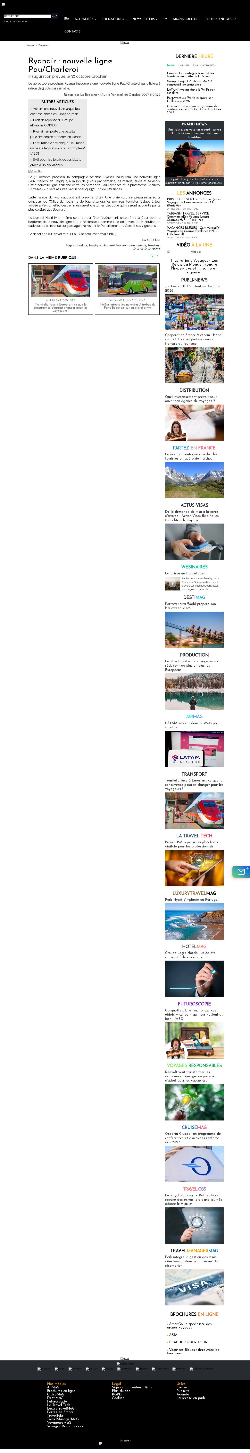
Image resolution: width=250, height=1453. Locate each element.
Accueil (30, 45)
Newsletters (145, 19)
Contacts (72, 31)
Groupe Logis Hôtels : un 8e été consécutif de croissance (189, 83)
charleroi (109, 245)
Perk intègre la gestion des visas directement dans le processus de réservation (191, 1261)
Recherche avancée (16, 21)
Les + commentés (204, 65)
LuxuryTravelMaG (61, 1409)
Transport (43, 45)
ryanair (141, 245)
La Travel (194, 836)
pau (132, 245)
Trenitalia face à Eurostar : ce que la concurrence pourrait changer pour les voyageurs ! (61, 308)
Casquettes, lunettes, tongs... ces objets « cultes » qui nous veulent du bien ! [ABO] (194, 1015)
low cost (122, 245)
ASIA (173, 1335)
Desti (194, 598)
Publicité (183, 1391)
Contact (183, 1387)
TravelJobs (55, 1416)
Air (194, 717)
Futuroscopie (194, 1004)
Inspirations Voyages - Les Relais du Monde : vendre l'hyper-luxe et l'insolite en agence (194, 266)
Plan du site (121, 1391)
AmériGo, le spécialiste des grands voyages (189, 1326)
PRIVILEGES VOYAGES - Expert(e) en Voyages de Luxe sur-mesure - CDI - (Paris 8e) (194, 202)
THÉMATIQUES (114, 19)
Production (194, 655)
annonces (194, 193)
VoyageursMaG (59, 1423)
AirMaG (53, 1387)
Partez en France (60, 1412)
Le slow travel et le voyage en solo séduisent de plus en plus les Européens (193, 666)
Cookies (118, 1398)
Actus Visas (194, 505)
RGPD (117, 1394)
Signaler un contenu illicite (132, 1387)
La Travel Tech (58, 1405)
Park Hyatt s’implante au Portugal (191, 900)
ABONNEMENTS (186, 19)
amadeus (81, 245)
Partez (194, 448)
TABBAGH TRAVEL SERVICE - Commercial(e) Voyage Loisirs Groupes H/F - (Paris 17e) (189, 217)
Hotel (194, 947)
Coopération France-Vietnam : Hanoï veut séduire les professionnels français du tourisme (193, 339)
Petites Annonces (220, 19)
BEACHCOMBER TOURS (189, 1342)
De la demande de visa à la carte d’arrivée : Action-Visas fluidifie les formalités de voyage (192, 516)
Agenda (183, 1394)
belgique (95, 245)
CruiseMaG (55, 1394)
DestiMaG (55, 1398)
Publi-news (194, 280)
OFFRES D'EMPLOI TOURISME (182, 209)
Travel (194, 1189)
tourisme (154, 245)
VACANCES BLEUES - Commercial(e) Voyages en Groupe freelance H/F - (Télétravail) (194, 231)
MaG (194, 893)
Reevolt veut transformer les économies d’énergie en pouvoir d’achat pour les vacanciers (189, 1077)
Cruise (194, 1128)
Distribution (194, 390)
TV (165, 19)
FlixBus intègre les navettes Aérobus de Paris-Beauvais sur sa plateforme (127, 306)
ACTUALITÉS (85, 19)
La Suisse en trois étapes (185, 573)
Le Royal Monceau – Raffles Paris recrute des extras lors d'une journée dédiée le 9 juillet (193, 1200)
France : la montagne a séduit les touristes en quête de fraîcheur (190, 75)
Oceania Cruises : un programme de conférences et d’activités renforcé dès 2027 (194, 109)
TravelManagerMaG (63, 1419)
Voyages (194, 1066)
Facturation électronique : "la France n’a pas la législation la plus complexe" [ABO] (57, 148)
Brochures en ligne (61, 1391)
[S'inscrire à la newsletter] (241, 872)
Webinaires (194, 567)
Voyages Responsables (65, 1426)
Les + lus (184, 65)
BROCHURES (194, 1314)
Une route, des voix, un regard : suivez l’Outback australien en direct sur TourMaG (194, 133)
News (170, 65)
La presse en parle (191, 1398)
